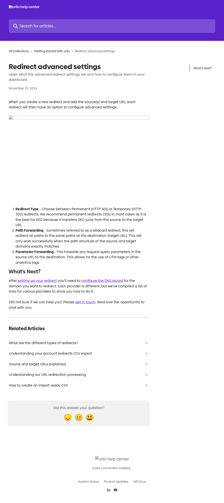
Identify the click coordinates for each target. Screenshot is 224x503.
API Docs (139, 481)
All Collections (19, 51)
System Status (88, 481)
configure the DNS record (102, 280)
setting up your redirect (37, 280)
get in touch (85, 302)
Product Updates (116, 481)
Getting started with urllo (52, 51)
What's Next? (202, 68)
